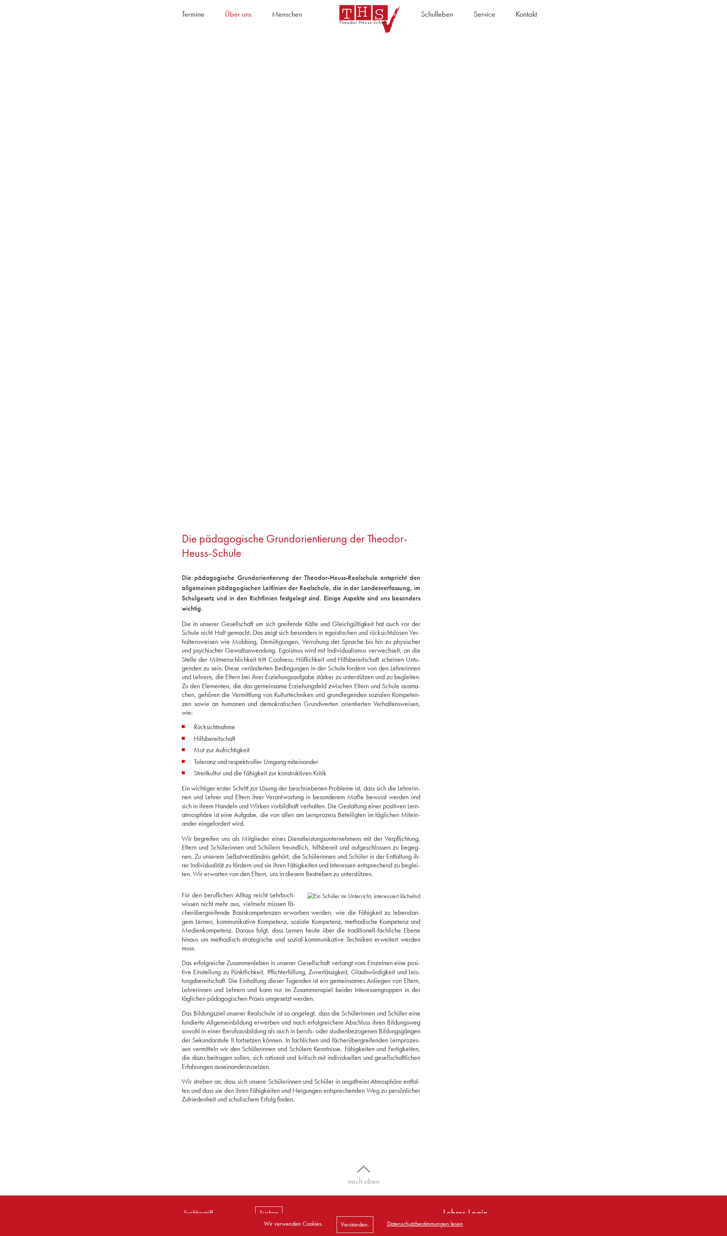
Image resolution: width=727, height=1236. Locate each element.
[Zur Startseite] (363, 19)
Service (484, 14)
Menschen (287, 14)
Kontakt (526, 14)
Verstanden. (355, 1224)
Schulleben (437, 14)
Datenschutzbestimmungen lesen (425, 1224)
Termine (193, 14)
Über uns (238, 14)
